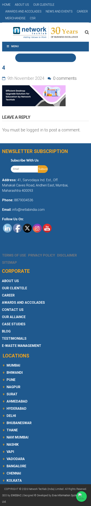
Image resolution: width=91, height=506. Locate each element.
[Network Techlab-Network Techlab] (45, 32)
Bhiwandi (15, 373)
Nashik (13, 445)
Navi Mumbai (17, 437)
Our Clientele (43, 4)
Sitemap (9, 263)
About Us (22, 4)
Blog (6, 331)
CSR (33, 18)
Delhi (11, 416)
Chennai (14, 473)
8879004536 (23, 200)
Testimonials (14, 338)
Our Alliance (14, 317)
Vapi (10, 452)
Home (6, 4)
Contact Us (12, 310)
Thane (12, 430)
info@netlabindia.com (28, 210)
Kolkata (14, 480)
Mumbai (13, 365)
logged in (34, 129)
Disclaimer (67, 255)
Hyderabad (16, 409)
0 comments (64, 78)
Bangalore (16, 466)
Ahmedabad (17, 401)
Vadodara (16, 459)
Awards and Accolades (23, 11)
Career (82, 11)
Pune (11, 380)
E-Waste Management (21, 346)
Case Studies (13, 324)
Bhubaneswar (19, 423)
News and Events (59, 11)
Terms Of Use (14, 255)
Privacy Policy (41, 255)
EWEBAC (16, 495)
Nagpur (13, 387)
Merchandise (15, 18)
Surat (12, 394)
